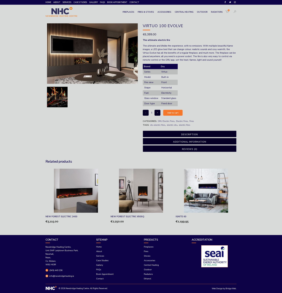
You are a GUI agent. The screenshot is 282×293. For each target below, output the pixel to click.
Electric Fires (182, 121)
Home (48, 2)
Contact (134, 2)
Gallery (93, 2)
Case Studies (80, 2)
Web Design (217, 288)
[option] (214, 256)
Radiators (148, 274)
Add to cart (172, 112)
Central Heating (151, 265)
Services (67, 2)
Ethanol (147, 278)
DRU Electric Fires (166, 121)
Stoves (147, 256)
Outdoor (148, 269)
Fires (191, 121)
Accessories (149, 260)
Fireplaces (148, 246)
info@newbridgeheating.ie (61, 276)
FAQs (102, 2)
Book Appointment (117, 2)
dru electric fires (157, 125)
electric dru (172, 125)
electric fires (184, 125)
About (56, 2)
